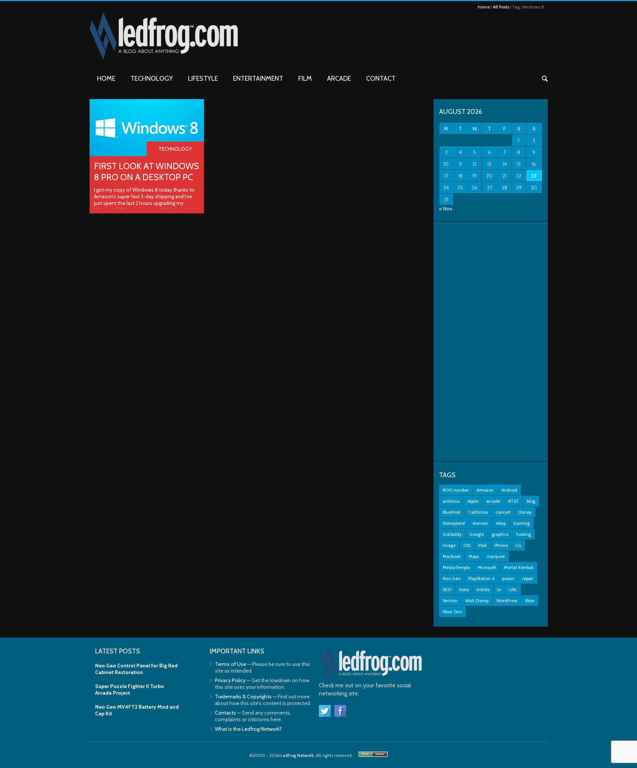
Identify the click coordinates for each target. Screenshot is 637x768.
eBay (501, 523)
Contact (381, 78)
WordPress (507, 600)
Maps (474, 556)
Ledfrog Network (297, 755)
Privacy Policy (230, 680)
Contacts (225, 712)
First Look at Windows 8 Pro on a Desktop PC (146, 171)
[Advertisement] (490, 341)
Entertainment (258, 78)
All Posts (501, 7)
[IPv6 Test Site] (373, 755)
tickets (483, 589)
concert (503, 512)
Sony (464, 589)
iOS (466, 545)
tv (499, 589)
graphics (500, 534)
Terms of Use (230, 664)
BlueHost (451, 512)
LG (518, 545)
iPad (482, 545)
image (449, 545)
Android (509, 490)
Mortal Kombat (518, 567)
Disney (525, 512)
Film (305, 78)
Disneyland (454, 523)
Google (476, 534)
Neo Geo (451, 578)
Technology (151, 78)
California (478, 512)
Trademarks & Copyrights (243, 696)
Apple (472, 501)
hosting (523, 534)
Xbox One (452, 611)
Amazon (485, 490)
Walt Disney (477, 600)
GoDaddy (452, 534)
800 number (456, 490)
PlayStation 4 (481, 578)
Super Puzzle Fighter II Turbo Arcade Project (129, 689)
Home (484, 7)
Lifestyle (203, 78)
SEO (447, 589)
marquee (496, 556)
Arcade (339, 78)
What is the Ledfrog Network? (248, 729)
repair (527, 578)
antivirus (451, 501)
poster (508, 578)
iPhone (501, 545)
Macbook (452, 556)
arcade (493, 501)
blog (531, 501)
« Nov (445, 208)
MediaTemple (456, 567)
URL (513, 589)
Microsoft (487, 567)
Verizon (450, 600)
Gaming (522, 523)
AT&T (513, 501)
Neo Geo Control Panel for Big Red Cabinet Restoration (136, 669)
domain (480, 523)
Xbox (530, 600)
